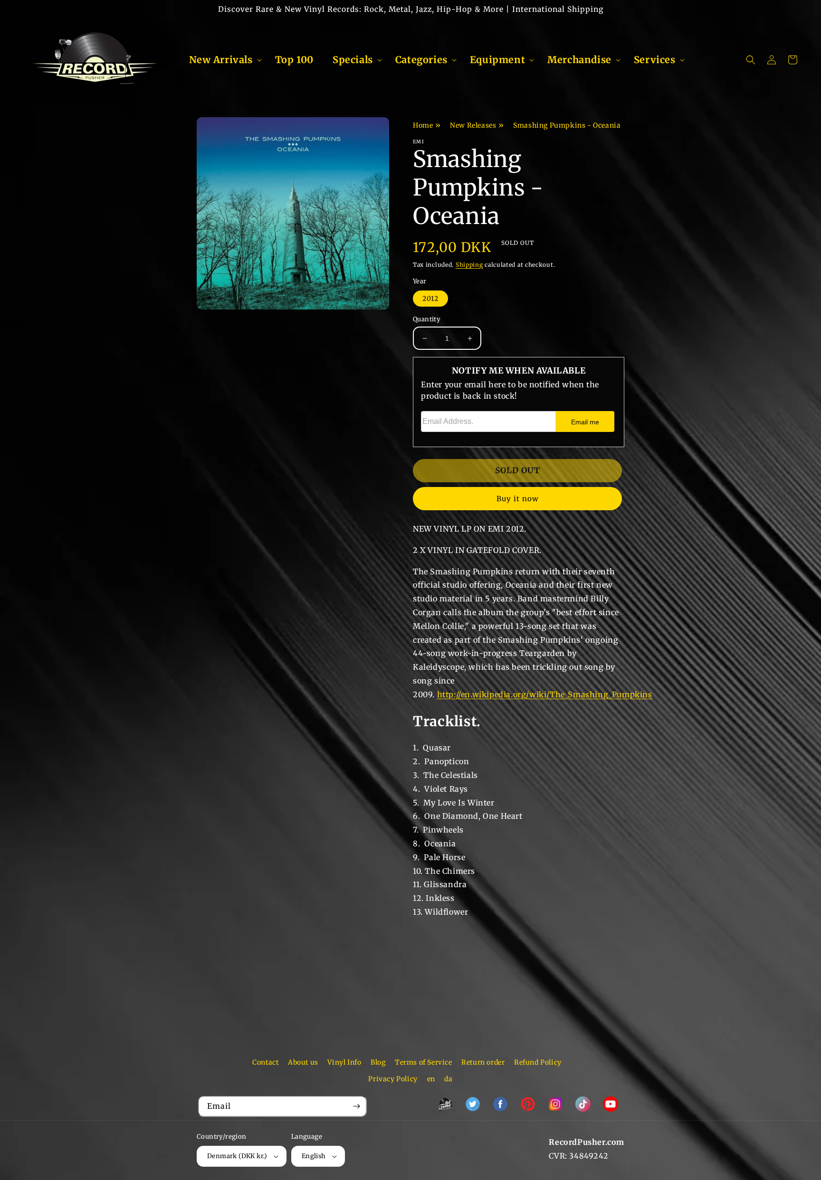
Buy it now (517, 498)
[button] (223, 59)
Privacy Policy (392, 1079)
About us (303, 1062)
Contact (265, 1062)
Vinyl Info (344, 1062)
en (431, 1079)
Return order (483, 1062)
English (314, 1156)
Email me (585, 422)
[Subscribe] (356, 1106)
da (448, 1079)
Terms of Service (423, 1062)
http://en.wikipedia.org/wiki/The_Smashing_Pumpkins (544, 694)
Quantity (426, 319)
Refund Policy (538, 1062)
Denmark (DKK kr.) (237, 1156)
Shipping (469, 264)
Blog (378, 1062)
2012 (430, 298)
